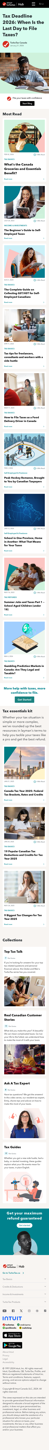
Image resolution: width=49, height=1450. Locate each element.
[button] (43, 4)
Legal (5, 1359)
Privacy (6, 1355)
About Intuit (8, 1352)
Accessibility (8, 1362)
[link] (24, 159)
